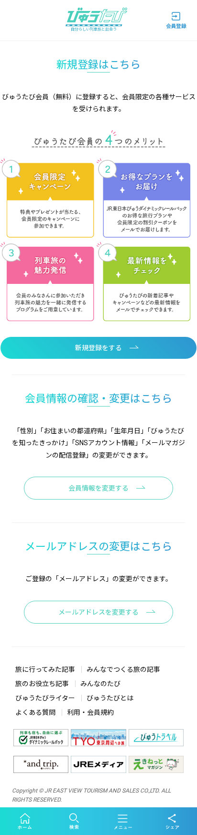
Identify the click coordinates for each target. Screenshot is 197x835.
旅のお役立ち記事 (42, 684)
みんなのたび (100, 684)
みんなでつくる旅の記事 (123, 669)
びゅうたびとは (110, 698)
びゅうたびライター (45, 698)
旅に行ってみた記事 (45, 669)
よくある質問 (35, 712)
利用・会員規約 (90, 712)
